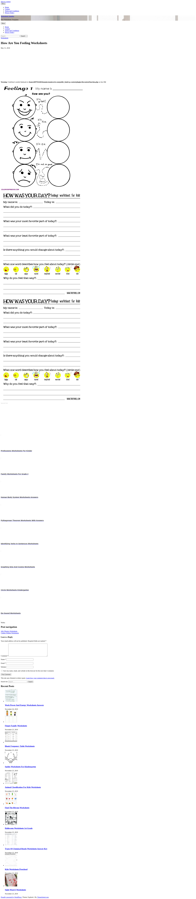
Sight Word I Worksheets (15, 890)
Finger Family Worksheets (16, 726)
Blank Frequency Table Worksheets (20, 746)
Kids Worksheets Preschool (16, 869)
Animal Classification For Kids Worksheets (23, 787)
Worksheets (4, 38)
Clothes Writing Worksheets (10, 633)
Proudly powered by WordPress (11, 897)
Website (3, 667)
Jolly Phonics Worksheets (9, 631)
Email (3, 663)
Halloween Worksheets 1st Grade (18, 828)
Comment (4, 656)
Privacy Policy (9, 13)
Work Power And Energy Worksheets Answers (24, 705)
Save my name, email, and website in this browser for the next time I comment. (28, 671)
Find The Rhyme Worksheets (17, 808)
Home (7, 7)
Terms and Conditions (12, 11)
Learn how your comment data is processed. (40, 678)
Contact (7, 9)
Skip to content (6, 2)
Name (3, 659)
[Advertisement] (62, 63)
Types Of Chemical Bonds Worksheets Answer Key (26, 849)
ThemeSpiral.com (43, 897)
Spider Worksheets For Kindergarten (20, 767)
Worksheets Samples (7, 16)
